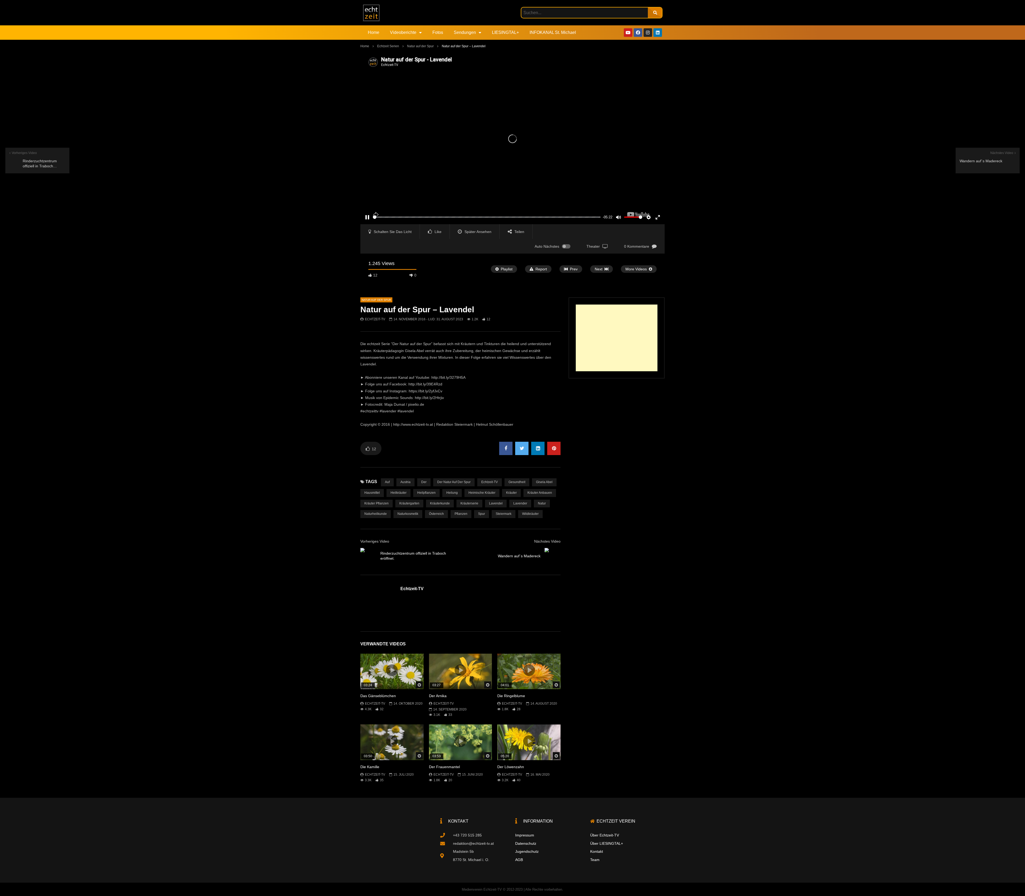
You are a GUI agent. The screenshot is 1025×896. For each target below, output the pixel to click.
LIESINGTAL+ (505, 32)
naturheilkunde (375, 514)
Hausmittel (372, 493)
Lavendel (496, 503)
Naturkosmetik (407, 514)
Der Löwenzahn (510, 767)
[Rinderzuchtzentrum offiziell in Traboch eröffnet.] (368, 556)
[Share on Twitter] (522, 448)
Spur (481, 514)
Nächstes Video (547, 541)
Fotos (437, 32)
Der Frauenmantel (444, 767)
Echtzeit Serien (388, 46)
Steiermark (503, 514)
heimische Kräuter (481, 493)
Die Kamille (369, 767)
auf (387, 482)
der (424, 482)
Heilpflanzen (426, 493)
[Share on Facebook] (505, 448)
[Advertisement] (616, 338)
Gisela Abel (544, 482)
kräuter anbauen (539, 493)
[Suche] (655, 12)
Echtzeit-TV (375, 319)
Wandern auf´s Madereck (519, 556)
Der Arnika (438, 696)
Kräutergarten (409, 503)
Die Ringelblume (511, 696)
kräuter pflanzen (376, 503)
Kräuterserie (469, 503)
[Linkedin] (657, 32)
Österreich (436, 514)
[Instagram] (648, 32)
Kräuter (511, 493)
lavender (520, 503)
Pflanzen (461, 514)
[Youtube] (628, 32)
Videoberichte (403, 32)
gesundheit (516, 482)
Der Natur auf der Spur (454, 482)
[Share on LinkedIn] (538, 448)
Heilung (452, 493)
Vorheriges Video (374, 541)
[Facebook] (638, 32)
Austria (405, 482)
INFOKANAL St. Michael (553, 32)
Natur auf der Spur (420, 46)
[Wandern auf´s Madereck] (553, 556)
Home (373, 32)
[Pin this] (554, 448)
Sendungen (465, 32)
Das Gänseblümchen (378, 696)
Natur (542, 503)
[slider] (487, 217)
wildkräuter (530, 514)
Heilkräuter (399, 493)
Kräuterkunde (440, 503)
